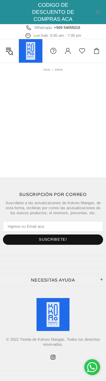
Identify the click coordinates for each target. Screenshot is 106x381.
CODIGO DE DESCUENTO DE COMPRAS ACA (53, 12)
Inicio (46, 69)
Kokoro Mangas (30, 51)
